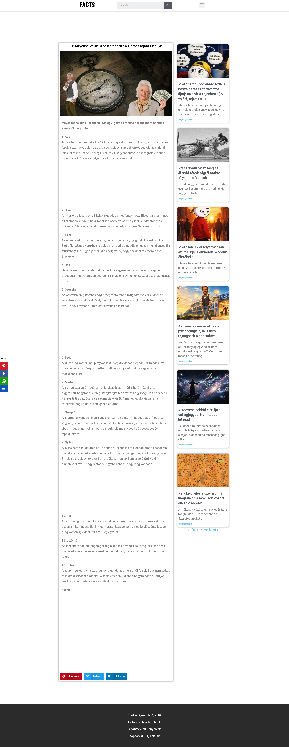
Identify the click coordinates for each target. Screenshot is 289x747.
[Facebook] (4, 373)
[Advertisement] (144, 33)
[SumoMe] (4, 388)
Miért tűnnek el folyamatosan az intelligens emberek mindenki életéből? (203, 252)
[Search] (168, 5)
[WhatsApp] (4, 381)
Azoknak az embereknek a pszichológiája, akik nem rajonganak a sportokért (198, 331)
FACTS (87, 4)
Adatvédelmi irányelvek (144, 729)
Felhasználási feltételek (144, 722)
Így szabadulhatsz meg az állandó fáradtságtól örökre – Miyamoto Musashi (200, 173)
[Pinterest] (4, 366)
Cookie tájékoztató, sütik (144, 715)
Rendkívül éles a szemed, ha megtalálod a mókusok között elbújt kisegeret (201, 498)
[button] (202, 5)
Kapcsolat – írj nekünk (144, 736)
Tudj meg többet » (185, 120)
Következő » (209, 530)
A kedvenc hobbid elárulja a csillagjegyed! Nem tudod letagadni (199, 415)
